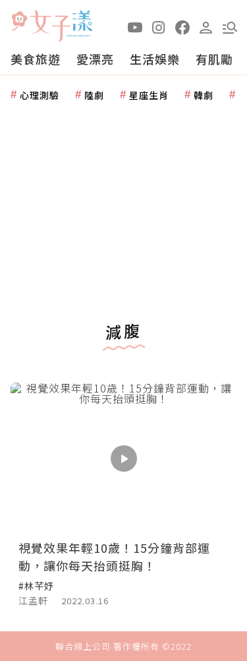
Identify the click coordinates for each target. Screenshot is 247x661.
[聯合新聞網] (19, 21)
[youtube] (135, 26)
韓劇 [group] (203, 95)
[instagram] (158, 26)
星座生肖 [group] (149, 95)
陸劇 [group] (94, 95)
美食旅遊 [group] (36, 58)
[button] (229, 26)
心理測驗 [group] (39, 95)
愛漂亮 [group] (95, 58)
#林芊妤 (36, 585)
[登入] (206, 26)
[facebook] (182, 26)
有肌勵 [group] (214, 58)
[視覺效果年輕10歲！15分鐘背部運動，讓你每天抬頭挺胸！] (123, 458)
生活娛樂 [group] (155, 58)
